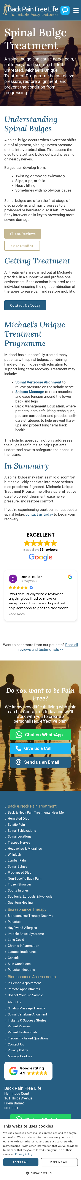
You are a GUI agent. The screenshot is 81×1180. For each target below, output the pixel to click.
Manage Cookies (20, 1056)
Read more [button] (17, 614)
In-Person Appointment (24, 983)
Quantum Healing (20, 902)
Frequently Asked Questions (28, 1038)
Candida (13, 958)
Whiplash (14, 855)
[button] (28, 1071)
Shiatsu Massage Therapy (26, 1008)
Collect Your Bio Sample (25, 995)
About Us (14, 1002)
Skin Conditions (19, 964)
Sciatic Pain (16, 825)
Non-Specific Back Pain (24, 879)
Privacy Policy (18, 1050)
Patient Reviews (19, 1026)
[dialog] (40, 1149)
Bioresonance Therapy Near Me (30, 916)
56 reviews (49, 549)
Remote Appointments (24, 989)
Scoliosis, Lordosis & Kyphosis (30, 896)
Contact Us (16, 1044)
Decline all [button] (59, 1162)
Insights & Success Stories (27, 1020)
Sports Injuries (18, 890)
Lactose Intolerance (22, 952)
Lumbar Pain (17, 860)
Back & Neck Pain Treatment (32, 806)
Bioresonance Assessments (32, 977)
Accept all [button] (21, 1162)
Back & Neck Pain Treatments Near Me (36, 812)
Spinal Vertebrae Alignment (27, 1014)
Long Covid (16, 940)
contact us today (39, 514)
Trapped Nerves (19, 842)
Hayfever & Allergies (22, 928)
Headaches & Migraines (25, 849)
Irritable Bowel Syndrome (26, 934)
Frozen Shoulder (19, 884)
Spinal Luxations (20, 836)
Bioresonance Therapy (27, 909)
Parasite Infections (21, 970)
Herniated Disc (18, 818)
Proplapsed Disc (19, 872)
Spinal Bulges (17, 866)
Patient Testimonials (23, 1032)
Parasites (14, 922)
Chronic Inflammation (23, 946)
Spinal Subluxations (22, 831)
